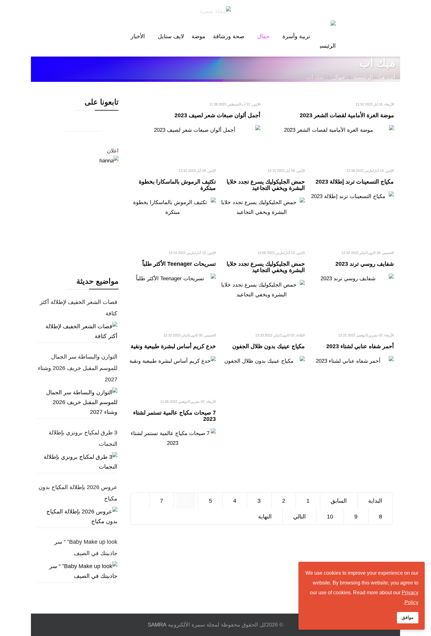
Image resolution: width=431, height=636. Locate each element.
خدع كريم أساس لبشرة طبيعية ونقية (173, 346)
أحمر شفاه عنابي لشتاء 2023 (360, 346)
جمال (263, 36)
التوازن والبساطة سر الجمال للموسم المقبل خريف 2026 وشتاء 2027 (77, 368)
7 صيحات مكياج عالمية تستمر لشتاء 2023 (174, 415)
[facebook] (58, 124)
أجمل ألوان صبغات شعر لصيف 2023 (217, 115)
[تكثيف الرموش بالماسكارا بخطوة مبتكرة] (172, 207)
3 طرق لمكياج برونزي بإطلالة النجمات (83, 438)
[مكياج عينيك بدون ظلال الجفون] (261, 361)
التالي (299, 516)
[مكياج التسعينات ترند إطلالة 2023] (350, 196)
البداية (375, 501)
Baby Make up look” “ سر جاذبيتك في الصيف (85, 547)
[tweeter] (83, 124)
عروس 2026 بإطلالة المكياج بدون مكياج (77, 493)
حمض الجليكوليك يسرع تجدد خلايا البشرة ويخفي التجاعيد (266, 185)
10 (330, 516)
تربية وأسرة (296, 36)
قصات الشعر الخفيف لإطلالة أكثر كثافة (78, 308)
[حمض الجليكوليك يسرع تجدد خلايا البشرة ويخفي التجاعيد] (261, 207)
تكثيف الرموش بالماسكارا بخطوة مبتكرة (177, 185)
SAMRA (157, 625)
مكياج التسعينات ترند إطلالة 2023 (355, 182)
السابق (339, 501)
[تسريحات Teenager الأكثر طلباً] (172, 278)
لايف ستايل (171, 36)
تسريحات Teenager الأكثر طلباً (179, 264)
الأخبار (138, 36)
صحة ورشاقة (228, 36)
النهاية (265, 516)
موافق (408, 617)
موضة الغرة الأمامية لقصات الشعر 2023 (347, 115)
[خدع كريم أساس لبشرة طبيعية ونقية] (172, 361)
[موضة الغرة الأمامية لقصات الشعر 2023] (328, 130)
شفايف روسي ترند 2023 (364, 264)
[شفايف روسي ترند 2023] (350, 278)
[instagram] (96, 124)
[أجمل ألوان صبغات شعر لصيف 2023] (195, 130)
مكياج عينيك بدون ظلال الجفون (268, 346)
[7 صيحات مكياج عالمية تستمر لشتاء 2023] (172, 438)
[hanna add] (77, 210)
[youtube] (70, 124)
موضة (198, 36)
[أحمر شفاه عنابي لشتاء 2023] (350, 361)
